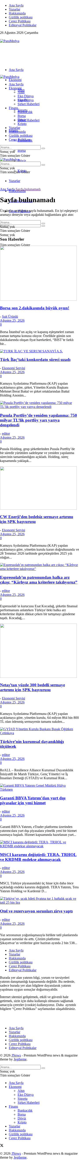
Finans (13, 108)
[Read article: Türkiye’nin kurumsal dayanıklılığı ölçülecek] (39, 731)
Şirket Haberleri (29, 120)
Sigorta (22, 100)
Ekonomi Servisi (13, 368)
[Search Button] (43, 226)
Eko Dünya (26, 96)
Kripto (22, 124)
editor (6, 433)
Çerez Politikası (20, 21)
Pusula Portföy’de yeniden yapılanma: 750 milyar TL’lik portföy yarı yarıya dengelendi (38, 420)
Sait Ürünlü (10, 316)
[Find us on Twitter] (2, 37)
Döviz (22, 160)
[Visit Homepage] (9, 41)
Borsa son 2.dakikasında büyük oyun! (34, 308)
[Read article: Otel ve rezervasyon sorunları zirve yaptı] (39, 901)
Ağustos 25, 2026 (12, 320)
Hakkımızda (17, 13)
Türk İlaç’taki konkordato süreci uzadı (35, 359)
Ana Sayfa (16, 5)
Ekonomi (15, 80)
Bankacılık (25, 112)
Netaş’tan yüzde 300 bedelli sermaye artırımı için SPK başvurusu (32, 687)
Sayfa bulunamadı (28, 189)
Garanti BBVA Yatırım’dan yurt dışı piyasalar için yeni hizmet (32, 800)
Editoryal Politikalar (22, 25)
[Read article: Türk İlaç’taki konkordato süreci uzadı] (39, 351)
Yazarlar (14, 9)
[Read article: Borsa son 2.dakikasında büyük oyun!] (39, 273)
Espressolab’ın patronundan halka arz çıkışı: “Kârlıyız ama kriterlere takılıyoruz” (38, 579)
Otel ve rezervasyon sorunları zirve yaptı (36, 911)
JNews (16, 1055)
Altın (21, 92)
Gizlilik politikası (20, 17)
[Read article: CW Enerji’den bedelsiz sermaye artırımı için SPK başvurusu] (39, 488)
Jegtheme (20, 1059)
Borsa (22, 150)
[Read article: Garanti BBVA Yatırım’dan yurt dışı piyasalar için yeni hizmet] (39, 788)
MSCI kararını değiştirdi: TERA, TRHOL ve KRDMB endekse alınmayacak (38, 857)
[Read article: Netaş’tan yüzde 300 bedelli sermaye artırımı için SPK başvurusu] (39, 651)
